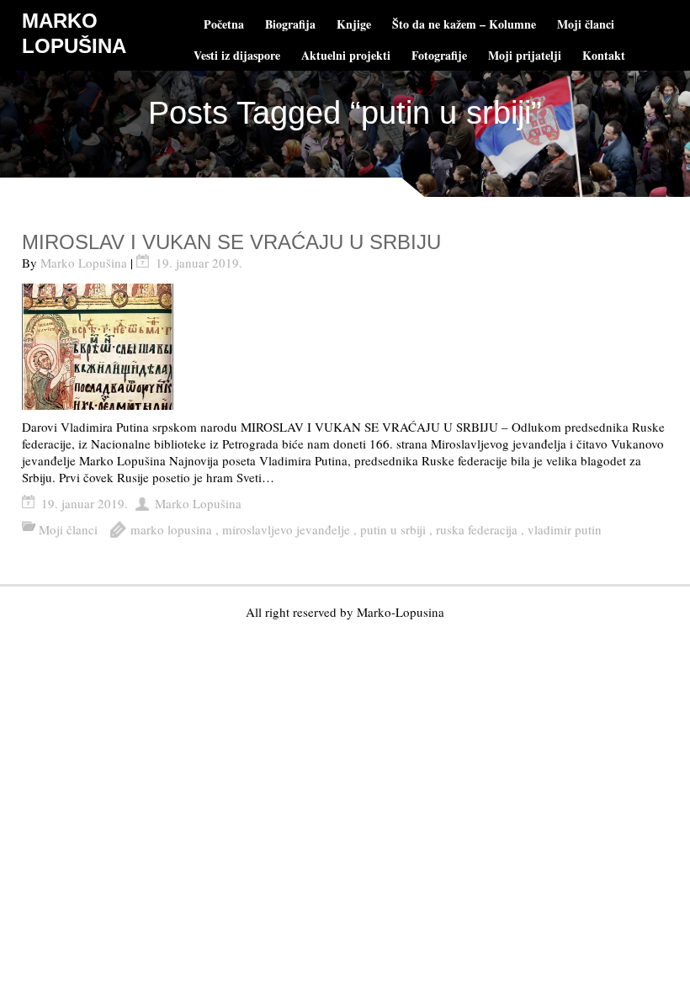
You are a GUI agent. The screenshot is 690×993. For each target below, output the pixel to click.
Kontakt (603, 55)
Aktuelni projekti (345, 55)
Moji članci (585, 24)
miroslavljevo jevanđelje (286, 529)
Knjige (354, 24)
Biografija (290, 24)
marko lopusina (171, 529)
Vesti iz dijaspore (237, 55)
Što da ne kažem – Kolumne (464, 24)
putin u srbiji (393, 529)
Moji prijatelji (524, 55)
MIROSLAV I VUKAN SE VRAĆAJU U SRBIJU (231, 242)
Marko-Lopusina (400, 611)
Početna (224, 24)
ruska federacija (477, 529)
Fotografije (439, 55)
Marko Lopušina (83, 262)
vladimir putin (565, 529)
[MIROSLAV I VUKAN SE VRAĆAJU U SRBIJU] (345, 347)
